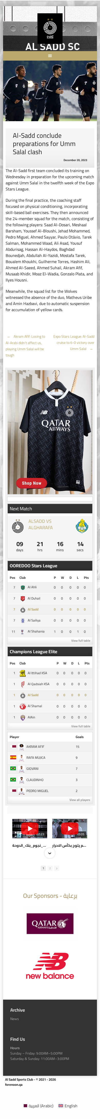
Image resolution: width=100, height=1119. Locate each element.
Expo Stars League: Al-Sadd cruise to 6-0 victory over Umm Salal (73, 342)
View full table (80, 640)
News (14, 1018)
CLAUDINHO (35, 780)
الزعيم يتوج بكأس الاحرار (69, 845)
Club (22, 577)
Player (14, 737)
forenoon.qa (14, 1084)
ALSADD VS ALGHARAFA (40, 524)
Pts (86, 577)
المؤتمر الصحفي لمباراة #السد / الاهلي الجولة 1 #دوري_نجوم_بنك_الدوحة (29, 845)
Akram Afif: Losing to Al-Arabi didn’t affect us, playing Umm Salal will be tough (25, 346)
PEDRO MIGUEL (37, 791)
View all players (79, 800)
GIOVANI (32, 768)
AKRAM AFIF (35, 746)
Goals (80, 737)
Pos (12, 577)
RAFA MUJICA (35, 757)
